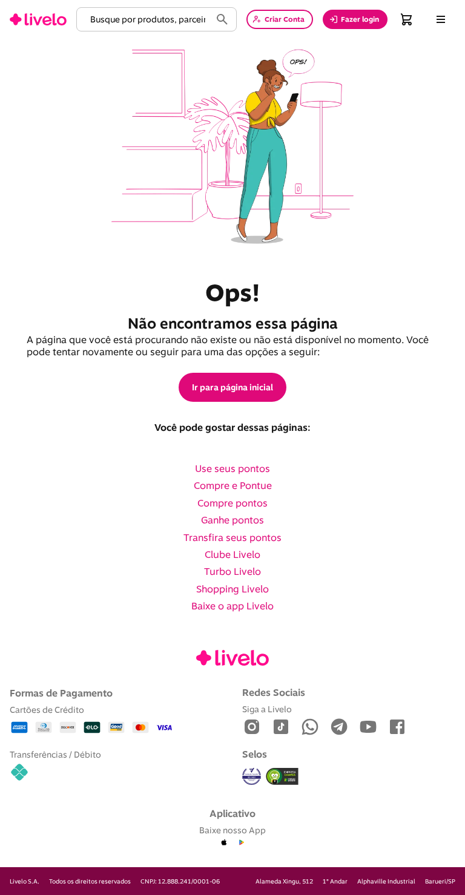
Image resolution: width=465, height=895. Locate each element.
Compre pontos (232, 502)
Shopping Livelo (232, 588)
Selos (254, 754)
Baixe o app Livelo (232, 605)
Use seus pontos (232, 468)
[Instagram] (252, 727)
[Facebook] (397, 727)
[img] (282, 776)
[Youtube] (368, 727)
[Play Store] (241, 843)
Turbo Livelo (232, 571)
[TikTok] (281, 727)
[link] (38, 19)
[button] (146, 19)
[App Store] (224, 843)
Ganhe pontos (232, 519)
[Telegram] (339, 727)
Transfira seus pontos (232, 537)
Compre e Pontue (233, 485)
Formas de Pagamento (61, 693)
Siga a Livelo (267, 709)
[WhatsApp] (310, 727)
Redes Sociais (273, 692)
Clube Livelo (232, 554)
